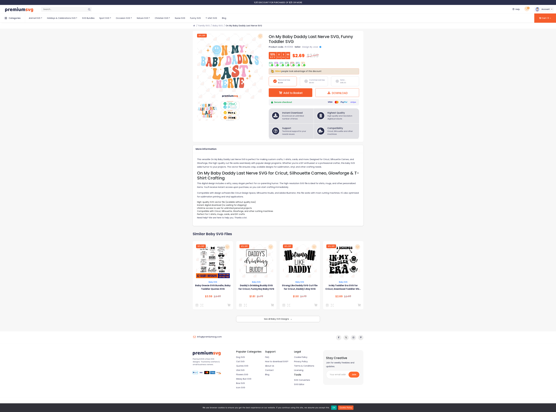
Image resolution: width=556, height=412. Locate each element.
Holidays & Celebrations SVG (61, 18)
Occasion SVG (123, 18)
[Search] (89, 9)
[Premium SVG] (327, 305)
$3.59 (208, 296)
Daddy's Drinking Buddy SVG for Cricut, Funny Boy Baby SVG (256, 287)
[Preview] (202, 305)
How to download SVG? (276, 361)
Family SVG (204, 25)
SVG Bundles (88, 18)
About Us (269, 365)
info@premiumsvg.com (209, 336)
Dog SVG (240, 357)
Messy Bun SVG (243, 378)
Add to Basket (293, 93)
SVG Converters (302, 380)
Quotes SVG (242, 365)
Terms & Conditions (304, 365)
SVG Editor (299, 384)
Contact (269, 370)
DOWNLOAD (339, 93)
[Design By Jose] (197, 305)
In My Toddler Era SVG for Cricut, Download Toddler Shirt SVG (343, 287)
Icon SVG (240, 387)
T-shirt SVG (211, 18)
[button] (544, 9)
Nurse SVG (180, 18)
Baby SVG (218, 25)
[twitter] (346, 337)
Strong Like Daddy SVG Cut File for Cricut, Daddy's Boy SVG (300, 287)
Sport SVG (104, 18)
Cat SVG (240, 361)
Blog (224, 18)
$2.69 (339, 296)
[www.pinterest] (360, 337)
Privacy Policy (301, 361)
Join (354, 374)
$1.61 (252, 296)
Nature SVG (142, 18)
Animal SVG (34, 18)
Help (517, 9)
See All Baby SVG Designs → (278, 319)
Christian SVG (161, 18)
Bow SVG (240, 383)
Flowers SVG (242, 374)
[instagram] (353, 337)
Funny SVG (195, 18)
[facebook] (338, 337)
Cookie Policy (300, 357)
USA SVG (240, 370)
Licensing (298, 370)
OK (334, 407)
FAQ (267, 357)
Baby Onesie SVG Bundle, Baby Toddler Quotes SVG (213, 287)
